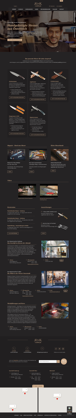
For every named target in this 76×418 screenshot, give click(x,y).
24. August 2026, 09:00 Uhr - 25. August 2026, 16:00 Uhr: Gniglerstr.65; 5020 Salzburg (19, 212)
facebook (56, 349)
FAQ (21, 415)
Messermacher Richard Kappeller (25, 198)
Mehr (10, 171)
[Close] (14, 406)
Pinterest (59, 349)
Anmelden (60, 6)
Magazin (55, 9)
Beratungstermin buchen (33, 264)
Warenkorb (52, 6)
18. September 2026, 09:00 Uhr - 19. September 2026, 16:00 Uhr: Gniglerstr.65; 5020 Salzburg (20, 219)
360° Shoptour (62, 260)
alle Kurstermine (13, 233)
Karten (36, 386)
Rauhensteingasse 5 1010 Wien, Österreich (14, 292)
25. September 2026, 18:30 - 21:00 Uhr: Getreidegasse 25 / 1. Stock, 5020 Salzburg (20, 227)
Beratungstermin (28, 415)
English (15, 6)
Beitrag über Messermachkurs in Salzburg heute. (47, 199)
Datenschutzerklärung (50, 415)
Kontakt (62, 9)
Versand (16, 415)
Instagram (63, 349)
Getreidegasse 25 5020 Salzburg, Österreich (15, 262)
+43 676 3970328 (14, 351)
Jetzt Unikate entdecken (15, 40)
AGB (35, 415)
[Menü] (71, 407)
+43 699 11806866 (27, 351)
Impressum (40, 415)
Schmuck (20, 9)
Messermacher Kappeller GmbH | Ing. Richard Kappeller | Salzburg (38, 4)
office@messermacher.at (42, 352)
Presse (59, 415)
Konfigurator (29, 9)
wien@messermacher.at (54, 291)
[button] (12, 410)
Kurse (36, 9)
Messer (14, 9)
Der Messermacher (45, 9)
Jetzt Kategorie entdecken (17, 97)
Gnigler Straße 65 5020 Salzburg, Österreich (15, 328)
